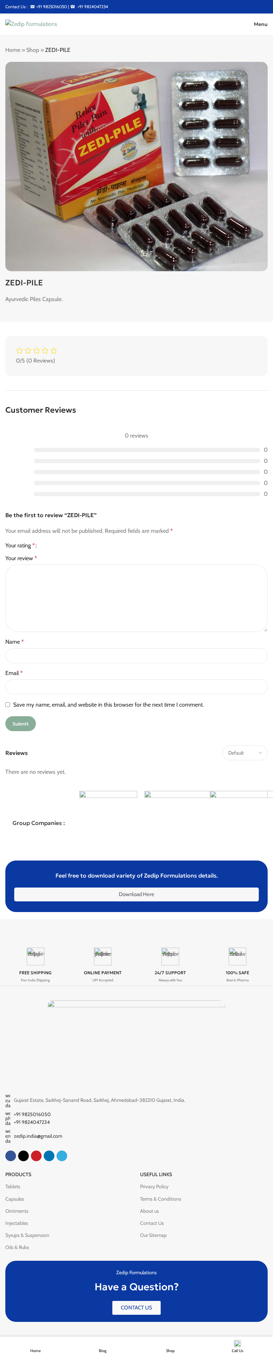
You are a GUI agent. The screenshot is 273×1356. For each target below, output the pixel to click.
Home (12, 50)
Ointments (16, 1211)
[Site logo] (31, 23)
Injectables (16, 1223)
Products (18, 1174)
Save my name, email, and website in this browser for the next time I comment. (108, 704)
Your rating (20, 545)
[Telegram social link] (62, 1156)
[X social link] (23, 1156)
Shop (32, 50)
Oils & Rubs (17, 1247)
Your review (21, 558)
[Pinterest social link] (36, 1156)
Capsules (14, 1199)
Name (14, 641)
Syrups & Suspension (27, 1235)
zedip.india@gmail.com (38, 1136)
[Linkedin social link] (49, 1156)
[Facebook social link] (10, 1156)
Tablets (12, 1186)
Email (14, 673)
